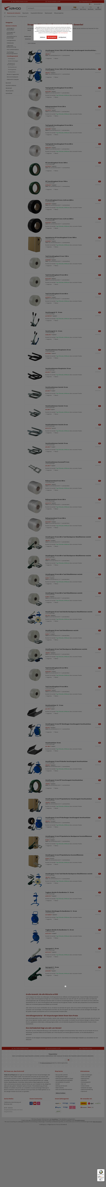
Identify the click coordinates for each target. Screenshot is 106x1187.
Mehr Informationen (63, 32)
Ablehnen (42, 37)
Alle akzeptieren (52, 37)
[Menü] (103, 1170)
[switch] (100, 1180)
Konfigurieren (62, 37)
